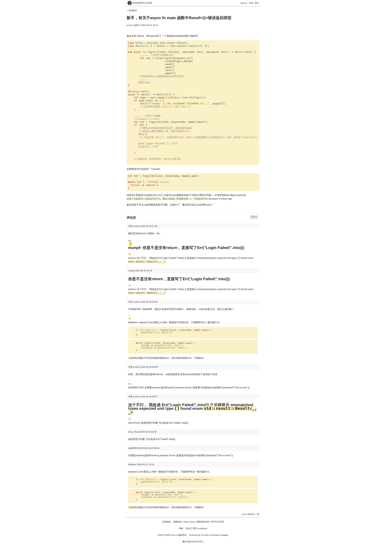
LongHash (202, 528)
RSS (251, 3)
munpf (131, 270)
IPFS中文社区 (217, 522)
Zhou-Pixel (133, 432)
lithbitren (132, 464)
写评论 (254, 217)
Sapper (224, 535)
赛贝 (195, 528)
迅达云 (189, 528)
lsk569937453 (135, 448)
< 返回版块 (132, 10)
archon (130, 25)
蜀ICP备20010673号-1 (193, 541)
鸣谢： (182, 528)
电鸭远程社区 (202, 522)
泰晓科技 (177, 522)
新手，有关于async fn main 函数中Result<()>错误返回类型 (179, 18)
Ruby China (189, 522)
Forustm (205, 535)
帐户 (257, 3)
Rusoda (215, 535)
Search (243, 3)
